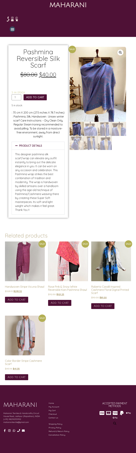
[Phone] (8, 20)
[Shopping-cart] (16, 20)
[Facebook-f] (8, 18)
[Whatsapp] (16, 18)
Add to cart (35, 97)
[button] (12, 29)
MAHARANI (68, 5)
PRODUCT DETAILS (30, 145)
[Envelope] (12, 20)
